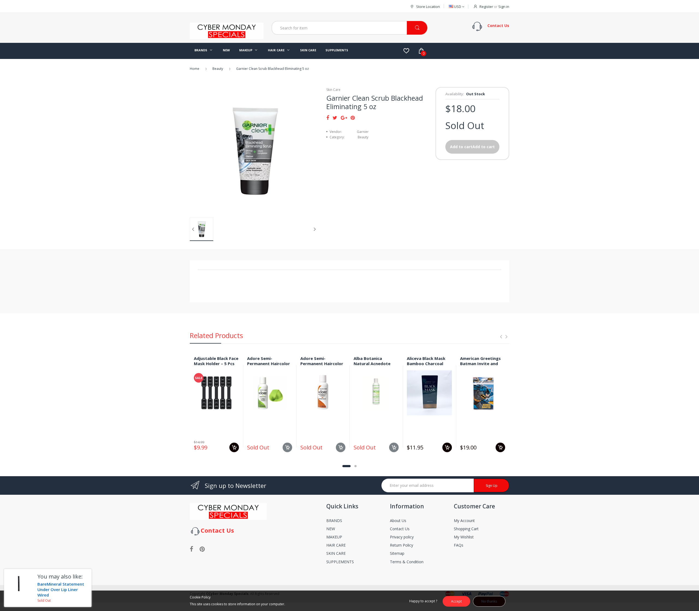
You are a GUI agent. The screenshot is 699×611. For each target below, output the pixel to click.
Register (486, 6)
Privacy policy (402, 537)
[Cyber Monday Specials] (226, 37)
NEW (330, 528)
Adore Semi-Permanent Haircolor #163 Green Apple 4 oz (268, 366)
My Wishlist (464, 537)
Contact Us (400, 528)
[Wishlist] (406, 50)
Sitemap (397, 553)
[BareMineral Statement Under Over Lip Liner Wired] (18, 583)
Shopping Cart (466, 528)
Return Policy (401, 545)
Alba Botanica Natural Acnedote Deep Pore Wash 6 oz (375, 363)
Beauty (217, 68)
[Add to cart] (234, 447)
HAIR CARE (336, 545)
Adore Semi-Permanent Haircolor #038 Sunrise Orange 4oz (321, 366)
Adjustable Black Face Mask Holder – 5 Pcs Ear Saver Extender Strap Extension (216, 366)
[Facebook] (327, 117)
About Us (398, 520)
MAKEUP (334, 537)
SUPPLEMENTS (340, 561)
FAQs (458, 545)
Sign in (503, 6)
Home (194, 68)
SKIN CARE (336, 553)
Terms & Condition (406, 561)
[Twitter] (335, 117)
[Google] (344, 117)
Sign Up (491, 485)
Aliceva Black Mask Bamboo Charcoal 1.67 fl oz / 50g (426, 363)
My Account (464, 520)
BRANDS (334, 520)
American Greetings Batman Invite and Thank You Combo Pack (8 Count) (480, 366)
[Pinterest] (353, 117)
